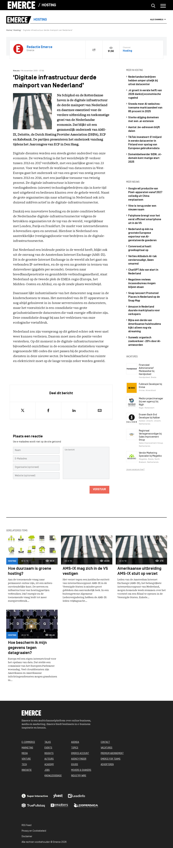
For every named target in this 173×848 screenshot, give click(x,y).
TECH (24, 764)
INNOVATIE (27, 770)
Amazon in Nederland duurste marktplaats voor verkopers (144, 311)
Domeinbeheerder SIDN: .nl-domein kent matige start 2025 (145, 158)
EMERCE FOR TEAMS (110, 759)
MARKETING (27, 748)
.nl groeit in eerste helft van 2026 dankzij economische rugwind (145, 94)
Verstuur (99, 489)
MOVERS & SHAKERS (81, 770)
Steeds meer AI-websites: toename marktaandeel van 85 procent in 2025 (145, 108)
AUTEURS (49, 759)
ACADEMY (49, 764)
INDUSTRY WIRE (78, 776)
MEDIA (25, 753)
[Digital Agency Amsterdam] (35, 796)
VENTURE (26, 759)
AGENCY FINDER (78, 759)
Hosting (49, 5)
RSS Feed (26, 825)
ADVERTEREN (107, 764)
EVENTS (48, 748)
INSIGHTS (49, 753)
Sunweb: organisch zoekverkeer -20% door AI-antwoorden (144, 341)
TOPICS (74, 748)
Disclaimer (27, 836)
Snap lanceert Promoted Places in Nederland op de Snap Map (144, 297)
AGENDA (75, 742)
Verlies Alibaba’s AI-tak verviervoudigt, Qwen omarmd (142, 260)
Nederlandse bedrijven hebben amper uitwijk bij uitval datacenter (143, 81)
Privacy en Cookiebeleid (34, 831)
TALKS (47, 742)
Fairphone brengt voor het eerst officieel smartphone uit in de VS (144, 219)
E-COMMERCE (28, 742)
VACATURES (106, 748)
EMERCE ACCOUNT (80, 753)
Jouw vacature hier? (135, 470)
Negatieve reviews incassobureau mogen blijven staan (142, 283)
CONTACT (105, 742)
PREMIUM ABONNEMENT (112, 753)
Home (9, 30)
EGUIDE (74, 764)
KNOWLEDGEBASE (53, 776)
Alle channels (156, 20)
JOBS (47, 770)
